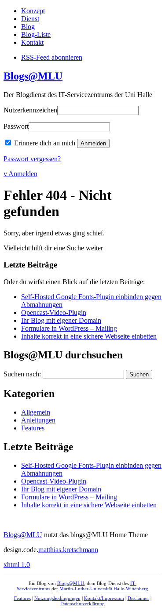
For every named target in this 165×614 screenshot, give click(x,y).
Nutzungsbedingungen (57, 598)
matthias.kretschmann (68, 549)
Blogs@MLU (33, 76)
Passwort (16, 126)
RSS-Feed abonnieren (51, 57)
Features (32, 428)
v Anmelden (20, 173)
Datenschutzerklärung (82, 603)
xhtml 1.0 (17, 564)
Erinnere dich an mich (44, 143)
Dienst (30, 18)
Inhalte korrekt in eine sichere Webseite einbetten (89, 336)
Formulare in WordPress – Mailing (69, 328)
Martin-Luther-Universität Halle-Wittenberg (103, 588)
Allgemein (35, 412)
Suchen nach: (22, 374)
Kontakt (32, 42)
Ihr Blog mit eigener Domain (61, 320)
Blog (28, 26)
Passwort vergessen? (32, 159)
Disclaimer (138, 598)
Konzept (33, 10)
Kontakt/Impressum (104, 598)
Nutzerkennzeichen (30, 110)
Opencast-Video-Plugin (53, 312)
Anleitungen (38, 420)
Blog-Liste (36, 34)
